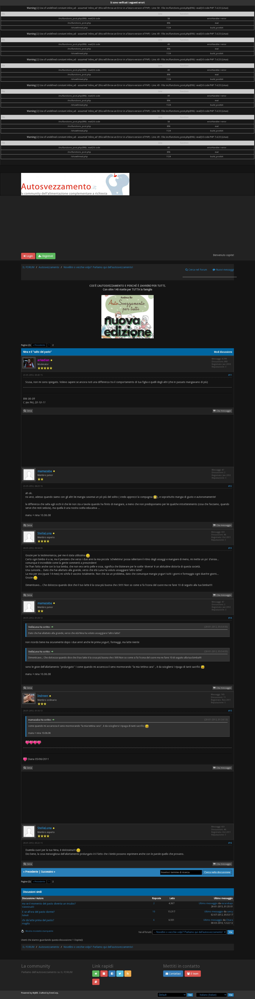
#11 (230, 375)
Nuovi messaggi (224, 269)
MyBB (35, 993)
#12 (230, 486)
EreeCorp (53, 993)
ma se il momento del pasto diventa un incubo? (49, 903)
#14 (230, 618)
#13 (230, 548)
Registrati (47, 256)
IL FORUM (28, 267)
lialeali (25, 915)
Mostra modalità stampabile (39, 931)
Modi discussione (223, 352)
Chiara (229, 920)
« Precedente (39, 345)
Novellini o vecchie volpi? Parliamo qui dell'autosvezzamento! (98, 267)
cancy (230, 911)
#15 (230, 711)
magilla (26, 923)
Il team (194, 973)
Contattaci (174, 973)
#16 (230, 843)
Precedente (31, 871)
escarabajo (227, 903)
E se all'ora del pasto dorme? (38, 911)
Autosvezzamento (49, 267)
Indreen (43, 696)
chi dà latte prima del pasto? (38, 920)
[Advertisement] (127, 225)
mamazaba (45, 471)
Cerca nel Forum (197, 269)
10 (154, 911)
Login (29, 256)
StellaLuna (45, 533)
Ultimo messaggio (208, 903)
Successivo (47, 871)
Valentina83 (28, 907)
